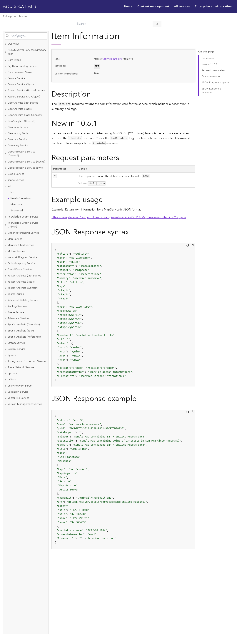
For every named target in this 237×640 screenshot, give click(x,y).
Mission (23, 16)
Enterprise (9, 16)
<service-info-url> (112, 59)
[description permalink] (94, 94)
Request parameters (214, 70)
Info (13, 192)
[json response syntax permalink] (132, 232)
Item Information (21, 198)
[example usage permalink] (106, 200)
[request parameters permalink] (122, 158)
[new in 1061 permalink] (100, 124)
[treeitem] (25, 44)
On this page (206, 52)
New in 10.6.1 (209, 64)
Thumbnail (17, 210)
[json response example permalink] (139, 399)
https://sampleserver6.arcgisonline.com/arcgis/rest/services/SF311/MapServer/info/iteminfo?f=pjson (118, 217)
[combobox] (26, 35)
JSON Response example (211, 91)
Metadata (16, 204)
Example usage (211, 76)
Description (208, 58)
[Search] (157, 24)
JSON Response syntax (215, 82)
